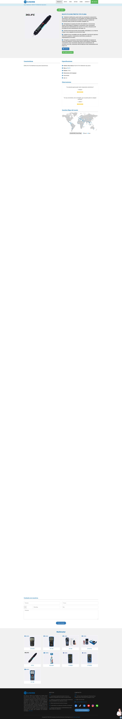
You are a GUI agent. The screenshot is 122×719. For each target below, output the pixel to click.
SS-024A (51, 665)
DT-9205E (89, 665)
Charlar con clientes (68, 52)
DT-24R (70, 648)
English (95, 1)
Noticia (75, 1)
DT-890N (71, 665)
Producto (59, 1)
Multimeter (29, 4)
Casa (25, 4)
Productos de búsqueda (83, 710)
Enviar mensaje (61, 623)
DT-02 (32, 665)
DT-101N (32, 648)
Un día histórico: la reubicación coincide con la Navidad (61, 705)
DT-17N (51, 648)
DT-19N (32, 682)
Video (70, 1)
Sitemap (75, 717)
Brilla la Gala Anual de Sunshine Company (59, 703)
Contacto (87, 1)
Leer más (31, 710)
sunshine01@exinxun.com (81, 701)
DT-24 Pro (89, 648)
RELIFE (68, 68)
